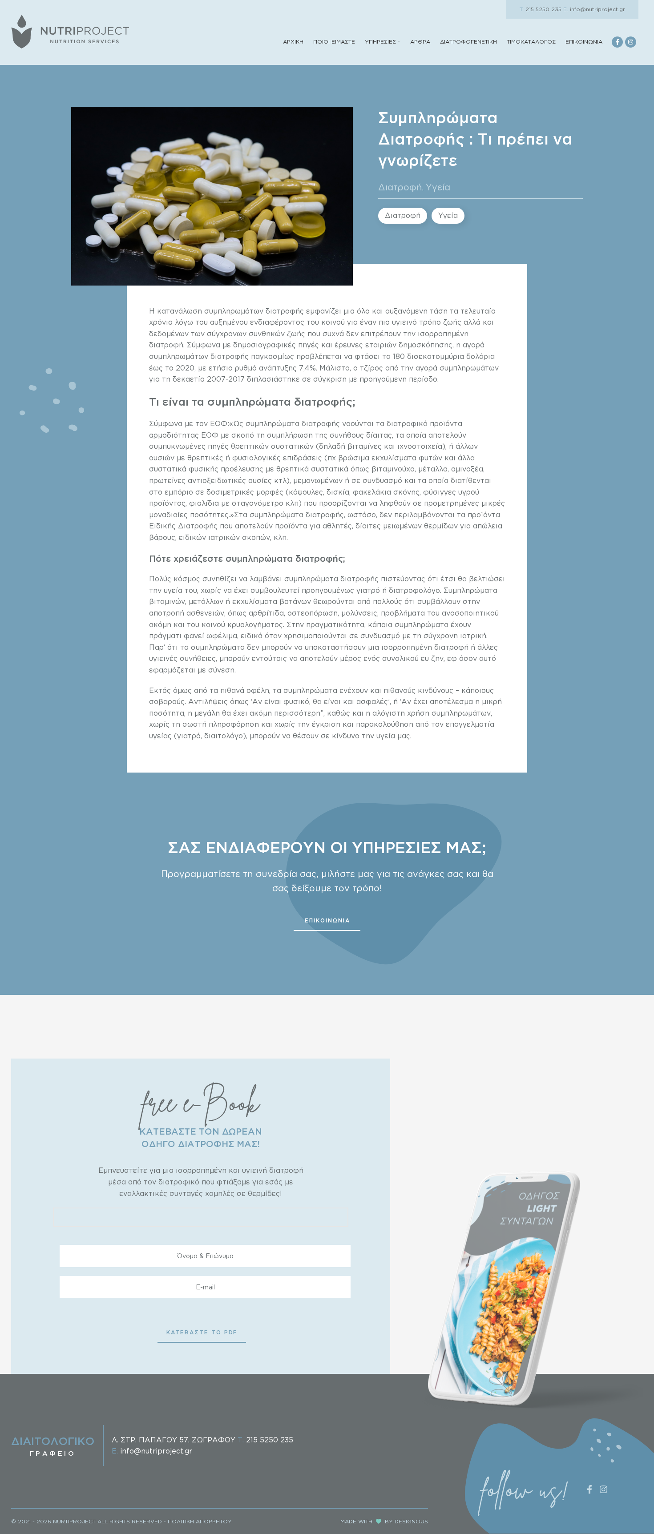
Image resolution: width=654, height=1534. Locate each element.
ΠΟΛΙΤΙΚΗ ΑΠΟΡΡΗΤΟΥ (200, 1521)
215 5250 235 (540, 9)
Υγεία (438, 187)
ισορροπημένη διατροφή (424, 647)
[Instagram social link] (630, 42)
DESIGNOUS (411, 1521)
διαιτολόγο (223, 736)
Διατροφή (400, 187)
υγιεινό (403, 322)
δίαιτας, (379, 435)
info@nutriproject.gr (594, 9)
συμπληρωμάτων (233, 311)
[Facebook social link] (617, 42)
